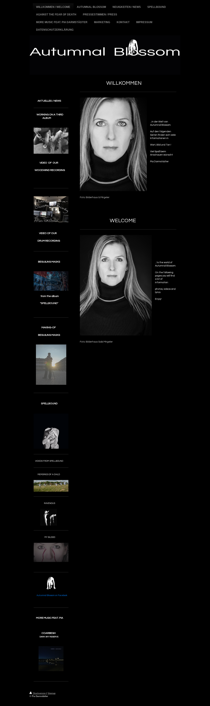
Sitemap (51, 693)
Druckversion (39, 693)
